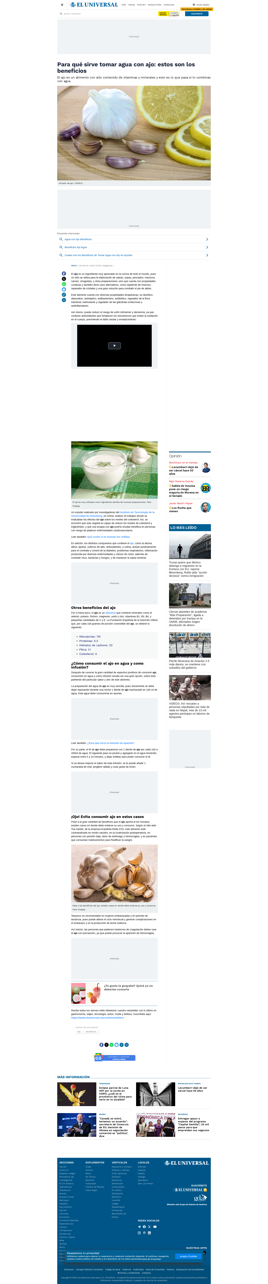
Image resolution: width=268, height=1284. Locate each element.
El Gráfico (117, 1190)
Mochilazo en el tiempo (183, 462)
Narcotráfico (65, 1207)
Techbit (63, 1244)
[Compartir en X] (64, 279)
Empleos (116, 1177)
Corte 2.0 (64, 1170)
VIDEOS (131, 5)
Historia (170, 1269)
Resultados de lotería (119, 1215)
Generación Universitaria (118, 1185)
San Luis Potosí (145, 1183)
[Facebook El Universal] (144, 1227)
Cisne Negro (91, 1190)
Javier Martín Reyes (180, 503)
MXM (124, 5)
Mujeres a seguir (67, 1173)
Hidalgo (141, 1177)
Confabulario (65, 1230)
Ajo (79, 1032)
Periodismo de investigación (66, 1178)
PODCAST (141, 5)
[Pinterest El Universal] (144, 1233)
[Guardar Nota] (64, 300)
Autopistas (91, 1183)
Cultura (63, 1227)
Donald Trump (66, 1197)
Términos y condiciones (128, 1273)
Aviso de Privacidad (155, 1269)
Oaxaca (141, 1170)
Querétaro (143, 1180)
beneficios (91, 1032)
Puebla (141, 1173)
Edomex (142, 1167)
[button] (197, 13)
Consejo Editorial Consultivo (89, 1269)
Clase (88, 1167)
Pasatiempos (118, 1207)
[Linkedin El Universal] (149, 1233)
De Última (90, 1177)
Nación (62, 1167)
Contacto (146, 1273)
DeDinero (116, 1197)
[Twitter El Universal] (149, 1227)
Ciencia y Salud (67, 1237)
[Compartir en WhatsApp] (64, 284)
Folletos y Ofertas (121, 1170)
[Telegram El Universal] (139, 1227)
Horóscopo (117, 1210)
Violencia (126, 1269)
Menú (74, 265)
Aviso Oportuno (119, 1173)
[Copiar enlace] (64, 295)
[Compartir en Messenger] (64, 289)
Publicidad (138, 1269)
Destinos (90, 1180)
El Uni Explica (66, 1183)
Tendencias (65, 1234)
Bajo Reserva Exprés (181, 481)
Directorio (69, 1269)
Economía (64, 1217)
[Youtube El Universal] (155, 1227)
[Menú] (62, 4)
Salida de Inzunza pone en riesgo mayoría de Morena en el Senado (184, 490)
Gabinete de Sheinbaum (65, 1188)
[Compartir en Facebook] (64, 273)
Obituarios (117, 1180)
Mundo (62, 1193)
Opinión (175, 456)
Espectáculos (66, 1224)
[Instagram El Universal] (139, 1233)
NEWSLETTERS (154, 5)
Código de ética (112, 1269)
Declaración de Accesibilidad (190, 1269)
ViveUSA (116, 1200)
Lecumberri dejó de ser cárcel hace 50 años (183, 470)
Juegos (115, 1203)
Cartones (63, 1214)
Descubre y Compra (122, 1167)
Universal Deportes (69, 1220)
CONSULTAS (168, 5)
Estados (63, 1203)
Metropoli (64, 1200)
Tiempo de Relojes (95, 1187)
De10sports (117, 1193)
